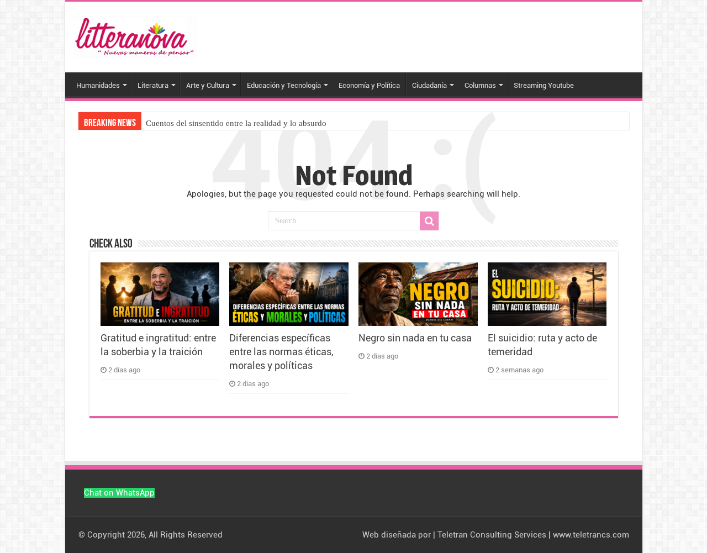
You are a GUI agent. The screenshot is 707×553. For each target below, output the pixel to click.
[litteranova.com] (135, 35)
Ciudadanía (429, 85)
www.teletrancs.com (591, 535)
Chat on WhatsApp (119, 493)
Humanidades (98, 85)
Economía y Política (369, 85)
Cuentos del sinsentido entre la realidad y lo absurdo (236, 123)
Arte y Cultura (207, 85)
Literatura (153, 85)
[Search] (429, 221)
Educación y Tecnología (284, 85)
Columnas (480, 85)
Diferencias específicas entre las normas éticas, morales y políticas (281, 352)
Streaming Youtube (544, 85)
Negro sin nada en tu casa (415, 338)
